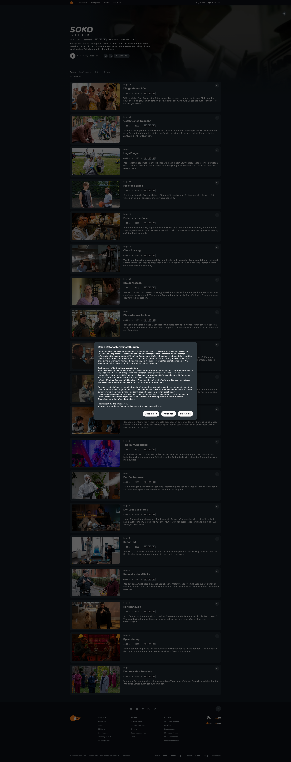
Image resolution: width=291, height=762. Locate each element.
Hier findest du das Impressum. (113, 404)
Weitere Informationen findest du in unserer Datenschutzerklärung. (130, 406)
